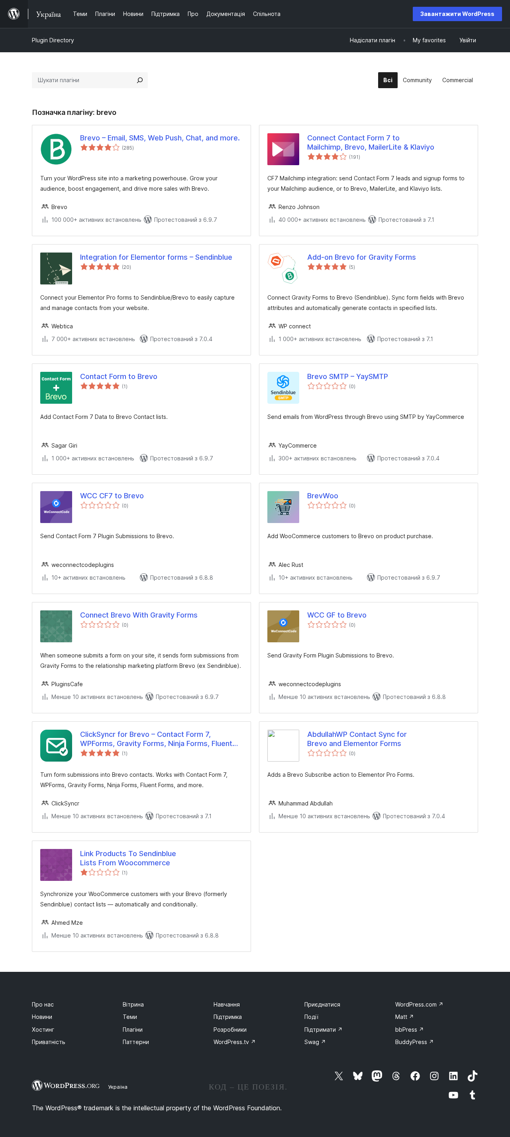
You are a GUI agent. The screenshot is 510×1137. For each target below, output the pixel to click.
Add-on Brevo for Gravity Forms (361, 257)
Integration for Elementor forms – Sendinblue (156, 257)
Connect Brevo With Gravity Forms (139, 615)
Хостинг (43, 1029)
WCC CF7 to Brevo (112, 496)
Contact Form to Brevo (118, 376)
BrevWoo (322, 496)
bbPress (409, 1029)
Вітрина (133, 1004)
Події (311, 1016)
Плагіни (133, 1029)
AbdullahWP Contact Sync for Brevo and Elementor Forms (357, 739)
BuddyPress (414, 1041)
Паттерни (136, 1041)
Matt (404, 1016)
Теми (130, 1016)
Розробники (230, 1029)
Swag (315, 1041)
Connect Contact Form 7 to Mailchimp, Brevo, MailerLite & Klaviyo (370, 142)
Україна (118, 1087)
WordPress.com (419, 1004)
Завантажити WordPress (457, 13)
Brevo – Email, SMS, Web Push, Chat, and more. (160, 138)
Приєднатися (322, 1004)
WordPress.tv (235, 1041)
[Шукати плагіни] (140, 80)
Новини (42, 1016)
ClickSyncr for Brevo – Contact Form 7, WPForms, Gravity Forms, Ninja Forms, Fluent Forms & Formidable (156, 739)
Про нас (43, 1004)
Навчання (227, 1004)
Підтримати (323, 1029)
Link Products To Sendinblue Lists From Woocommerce (128, 858)
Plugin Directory (53, 40)
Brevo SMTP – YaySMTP (347, 376)
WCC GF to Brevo (337, 615)
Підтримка (228, 1016)
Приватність (48, 1041)
